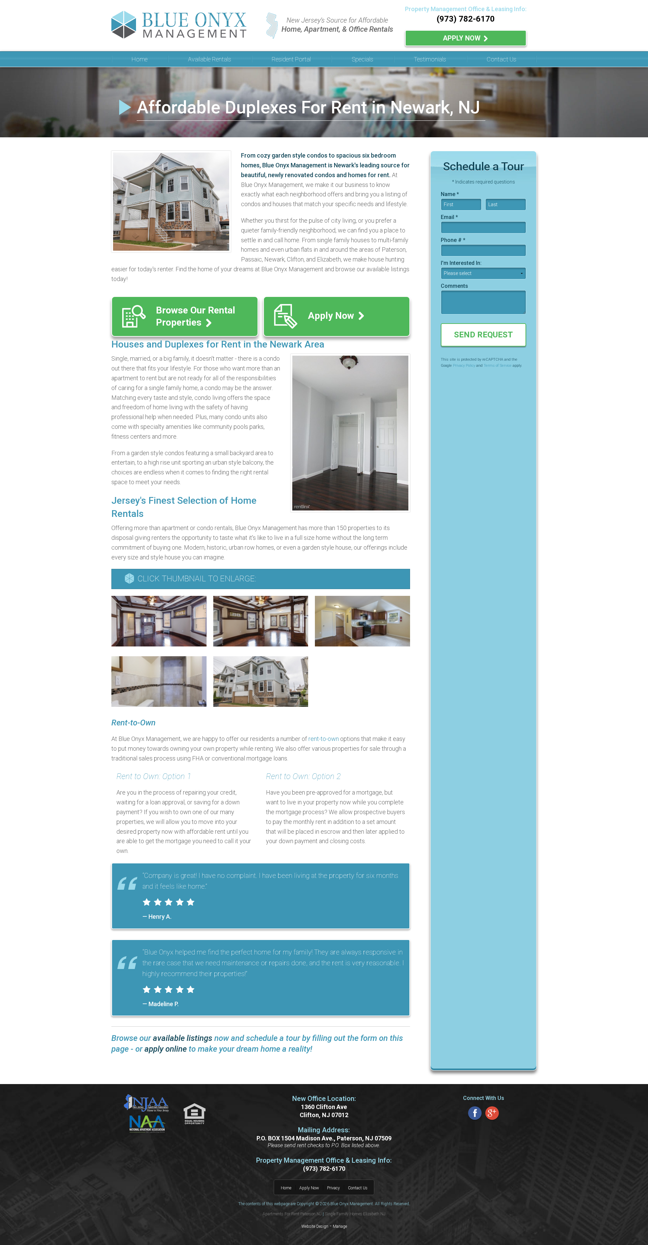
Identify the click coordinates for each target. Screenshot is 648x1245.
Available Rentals (209, 59)
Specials (362, 59)
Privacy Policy (464, 365)
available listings (182, 1038)
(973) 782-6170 (466, 19)
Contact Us (501, 59)
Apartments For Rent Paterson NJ (292, 1214)
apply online (165, 1049)
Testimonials (430, 59)
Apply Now (462, 38)
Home (139, 59)
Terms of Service (498, 365)
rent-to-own (323, 738)
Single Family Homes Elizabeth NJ (355, 1214)
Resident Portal (291, 59)
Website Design (314, 1226)
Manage (340, 1226)
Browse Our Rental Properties (195, 316)
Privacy (333, 1188)
